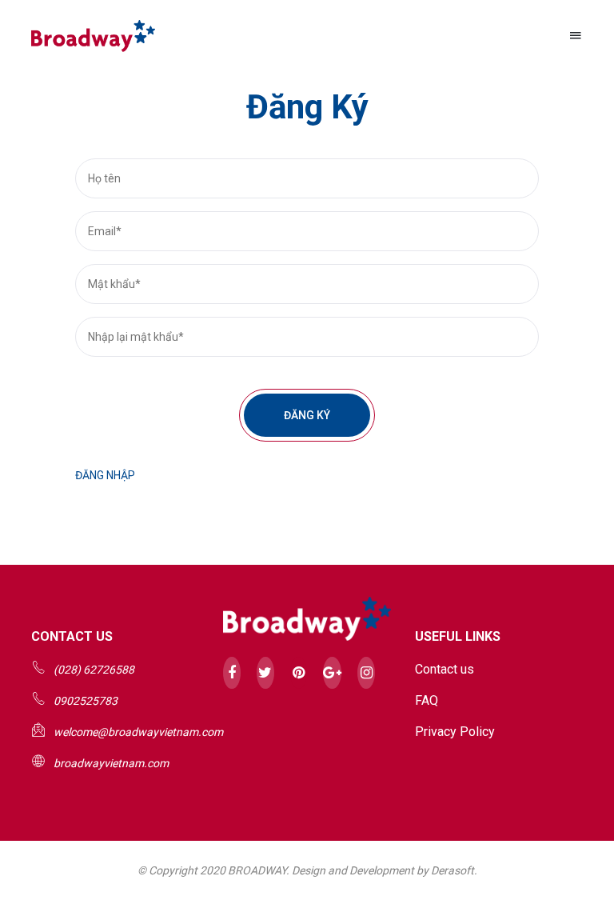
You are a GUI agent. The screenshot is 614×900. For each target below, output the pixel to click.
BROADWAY (257, 870)
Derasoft (452, 870)
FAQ (426, 700)
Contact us (444, 669)
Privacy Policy (455, 731)
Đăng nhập (105, 475)
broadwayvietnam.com (111, 763)
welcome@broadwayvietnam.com (138, 732)
